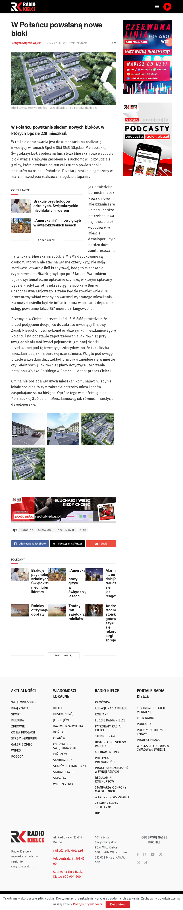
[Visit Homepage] (24, 6)
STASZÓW (45, 530)
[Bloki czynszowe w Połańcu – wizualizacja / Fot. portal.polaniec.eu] (28, 429)
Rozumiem (118, 904)
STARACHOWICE (64, 772)
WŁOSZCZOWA (63, 784)
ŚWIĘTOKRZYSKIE (23, 702)
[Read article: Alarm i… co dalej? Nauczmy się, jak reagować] (94, 574)
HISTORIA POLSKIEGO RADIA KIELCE (110, 744)
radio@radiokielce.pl (68, 850)
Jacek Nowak (66, 530)
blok (83, 530)
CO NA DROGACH (23, 732)
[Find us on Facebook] (138, 854)
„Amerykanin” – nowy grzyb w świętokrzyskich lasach (57, 223)
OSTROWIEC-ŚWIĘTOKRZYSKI (64, 746)
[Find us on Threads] (138, 862)
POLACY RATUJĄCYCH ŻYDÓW (151, 732)
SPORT (16, 714)
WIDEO (16, 750)
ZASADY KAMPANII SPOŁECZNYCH (108, 805)
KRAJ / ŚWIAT (20, 708)
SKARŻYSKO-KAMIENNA (70, 766)
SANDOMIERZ (62, 760)
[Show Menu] (157, 6)
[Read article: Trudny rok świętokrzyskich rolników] (57, 610)
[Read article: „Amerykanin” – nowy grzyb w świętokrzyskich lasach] (21, 225)
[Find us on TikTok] (146, 862)
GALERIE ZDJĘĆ (21, 744)
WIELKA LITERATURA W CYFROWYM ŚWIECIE (153, 748)
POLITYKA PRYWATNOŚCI (105, 760)
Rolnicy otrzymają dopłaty (39, 610)
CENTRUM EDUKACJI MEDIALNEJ (151, 710)
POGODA (17, 756)
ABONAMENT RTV (107, 752)
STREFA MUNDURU (24, 738)
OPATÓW (59, 738)
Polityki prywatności (87, 904)
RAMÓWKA (102, 702)
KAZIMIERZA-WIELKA (68, 726)
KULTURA (17, 720)
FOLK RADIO (145, 718)
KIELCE (58, 708)
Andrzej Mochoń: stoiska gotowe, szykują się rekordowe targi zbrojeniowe (116, 623)
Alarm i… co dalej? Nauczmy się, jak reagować (114, 583)
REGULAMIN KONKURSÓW (104, 779)
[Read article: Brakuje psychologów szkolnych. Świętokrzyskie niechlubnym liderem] (21, 206)
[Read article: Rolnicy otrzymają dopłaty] (20, 610)
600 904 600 (72, 877)
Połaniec (27, 530)
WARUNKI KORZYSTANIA (112, 797)
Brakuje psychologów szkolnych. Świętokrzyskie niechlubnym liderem (55, 206)
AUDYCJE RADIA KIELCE (111, 708)
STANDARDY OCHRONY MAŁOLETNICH (110, 789)
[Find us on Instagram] (144, 854)
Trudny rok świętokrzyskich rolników (82, 612)
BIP (97, 813)
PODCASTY (144, 724)
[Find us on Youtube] (152, 854)
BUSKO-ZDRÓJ (63, 714)
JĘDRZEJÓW (61, 720)
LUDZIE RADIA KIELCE (110, 720)
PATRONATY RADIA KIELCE (108, 728)
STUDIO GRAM (105, 736)
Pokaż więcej (47, 240)
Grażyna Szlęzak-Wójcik (26, 43)
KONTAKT (101, 714)
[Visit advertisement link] (147, 57)
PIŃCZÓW (60, 754)
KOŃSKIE (59, 732)
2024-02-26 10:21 (57, 43)
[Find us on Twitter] (160, 854)
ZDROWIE (18, 726)
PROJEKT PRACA (148, 740)
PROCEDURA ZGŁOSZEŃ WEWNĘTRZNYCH (112, 770)
